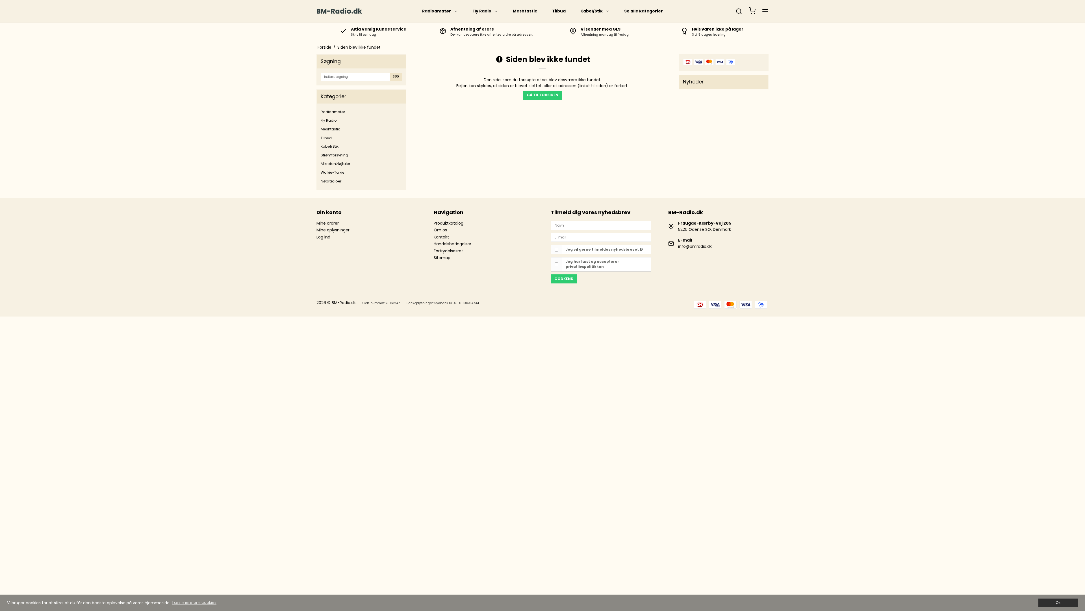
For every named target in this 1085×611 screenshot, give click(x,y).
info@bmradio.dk (695, 246)
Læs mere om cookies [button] (194, 602)
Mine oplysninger (333, 230)
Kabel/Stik (591, 11)
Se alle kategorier (643, 11)
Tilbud (559, 11)
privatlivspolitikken (585, 266)
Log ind (323, 237)
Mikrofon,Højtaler (335, 163)
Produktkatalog (448, 223)
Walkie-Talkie (332, 172)
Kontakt (441, 237)
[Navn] (601, 225)
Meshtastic (525, 11)
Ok (1058, 602)
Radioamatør (436, 11)
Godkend (564, 278)
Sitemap (442, 258)
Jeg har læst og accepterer (592, 264)
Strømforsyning (334, 155)
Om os (440, 230)
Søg (396, 76)
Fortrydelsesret (448, 251)
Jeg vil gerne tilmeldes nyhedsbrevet (603, 249)
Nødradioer (331, 181)
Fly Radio (481, 11)
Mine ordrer (327, 223)
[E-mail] (601, 237)
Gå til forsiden (542, 94)
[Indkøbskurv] (752, 11)
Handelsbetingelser (452, 244)
